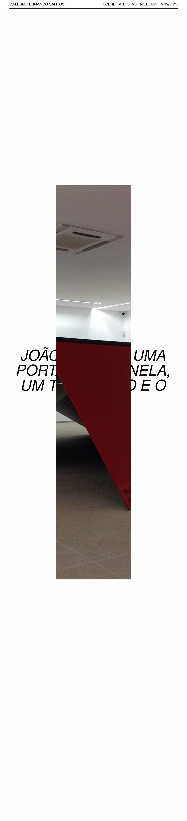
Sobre (109, 4)
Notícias (148, 4)
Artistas (128, 4)
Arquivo (169, 4)
